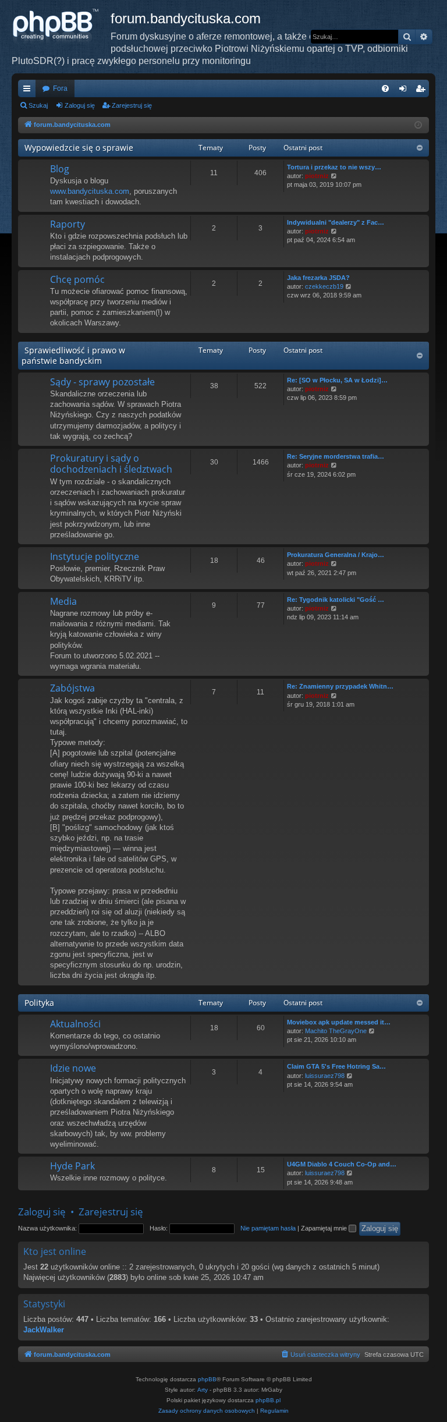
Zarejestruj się (132, 105)
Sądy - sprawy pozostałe (102, 381)
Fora (60, 88)
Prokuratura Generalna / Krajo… (335, 554)
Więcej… (29, 90)
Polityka (39, 1002)
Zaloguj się (80, 105)
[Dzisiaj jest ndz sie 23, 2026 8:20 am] (418, 125)
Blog (59, 168)
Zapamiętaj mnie (325, 1228)
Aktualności (75, 1023)
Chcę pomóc (77, 279)
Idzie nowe (73, 1068)
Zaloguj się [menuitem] (405, 90)
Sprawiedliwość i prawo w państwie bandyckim (73, 355)
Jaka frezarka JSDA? (318, 277)
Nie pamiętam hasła (268, 1228)
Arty (202, 1389)
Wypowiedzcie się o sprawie (78, 147)
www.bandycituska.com (89, 191)
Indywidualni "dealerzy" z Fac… (335, 222)
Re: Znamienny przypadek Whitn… (340, 686)
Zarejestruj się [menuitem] (422, 90)
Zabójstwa (72, 688)
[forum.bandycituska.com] (61, 26)
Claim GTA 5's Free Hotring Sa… (336, 1066)
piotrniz (317, 175)
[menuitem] (385, 88)
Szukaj (38, 105)
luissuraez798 (325, 1075)
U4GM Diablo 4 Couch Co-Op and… (341, 1164)
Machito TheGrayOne (336, 1030)
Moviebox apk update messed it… (339, 1022)
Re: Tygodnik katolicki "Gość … (335, 599)
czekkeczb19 (324, 286)
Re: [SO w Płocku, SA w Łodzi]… (337, 380)
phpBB (207, 1379)
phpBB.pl (268, 1400)
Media (63, 601)
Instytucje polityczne (94, 556)
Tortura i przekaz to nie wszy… (334, 167)
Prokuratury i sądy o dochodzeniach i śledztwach (111, 464)
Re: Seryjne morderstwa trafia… (335, 456)
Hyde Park (72, 1165)
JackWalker (43, 1329)
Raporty (67, 224)
